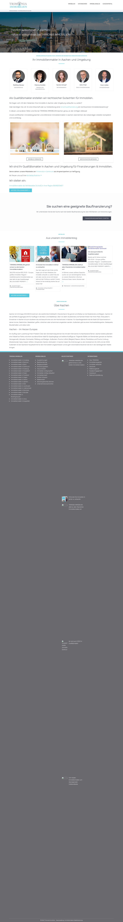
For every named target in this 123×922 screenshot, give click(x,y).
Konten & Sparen (42, 377)
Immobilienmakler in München (20, 390)
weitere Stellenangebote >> (20, 190)
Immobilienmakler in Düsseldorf (20, 371)
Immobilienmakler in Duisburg (20, 369)
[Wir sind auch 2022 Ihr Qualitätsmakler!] (100, 248)
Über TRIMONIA (94, 360)
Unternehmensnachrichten (16, 287)
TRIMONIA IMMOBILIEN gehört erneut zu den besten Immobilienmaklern (20, 267)
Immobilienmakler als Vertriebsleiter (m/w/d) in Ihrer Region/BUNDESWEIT (36, 186)
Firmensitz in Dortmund (45, 172)
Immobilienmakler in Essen (19, 373)
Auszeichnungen (16, 286)
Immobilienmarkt (40, 289)
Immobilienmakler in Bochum (19, 362)
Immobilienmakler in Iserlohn (19, 381)
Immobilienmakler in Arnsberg (20, 360)
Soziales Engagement (95, 371)
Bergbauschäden (42, 364)
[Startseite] (18, 4)
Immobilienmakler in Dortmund (20, 366)
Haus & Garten (41, 369)
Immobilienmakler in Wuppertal (20, 401)
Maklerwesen (67, 286)
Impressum (92, 373)
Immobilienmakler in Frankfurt (20, 375)
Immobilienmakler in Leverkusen (20, 386)
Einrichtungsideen (42, 366)
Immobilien (71, 4)
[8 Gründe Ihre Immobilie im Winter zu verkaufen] (47, 261)
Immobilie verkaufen (34, 159)
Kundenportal (107, 4)
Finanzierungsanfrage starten (97, 218)
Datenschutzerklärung (96, 375)
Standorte (92, 366)
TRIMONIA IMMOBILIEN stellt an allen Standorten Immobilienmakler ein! (73, 267)
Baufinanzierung (42, 362)
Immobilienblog (95, 4)
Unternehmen (82, 4)
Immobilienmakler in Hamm (19, 379)
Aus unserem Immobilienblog (61, 238)
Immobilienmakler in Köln (18, 384)
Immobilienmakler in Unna (19, 399)
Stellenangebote (94, 369)
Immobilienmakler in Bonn (19, 364)
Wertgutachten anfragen (88, 159)
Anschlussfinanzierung (69, 107)
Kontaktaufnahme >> (34, 175)
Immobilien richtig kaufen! (45, 371)
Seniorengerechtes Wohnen (45, 381)
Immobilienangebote (95, 362)
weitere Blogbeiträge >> (19, 295)
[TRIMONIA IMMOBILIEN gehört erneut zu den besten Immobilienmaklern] (21, 261)
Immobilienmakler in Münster (19, 392)
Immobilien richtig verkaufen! (45, 288)
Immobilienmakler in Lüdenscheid (21, 388)
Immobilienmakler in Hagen (19, 377)
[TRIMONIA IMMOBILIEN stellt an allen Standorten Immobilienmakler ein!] (74, 261)
